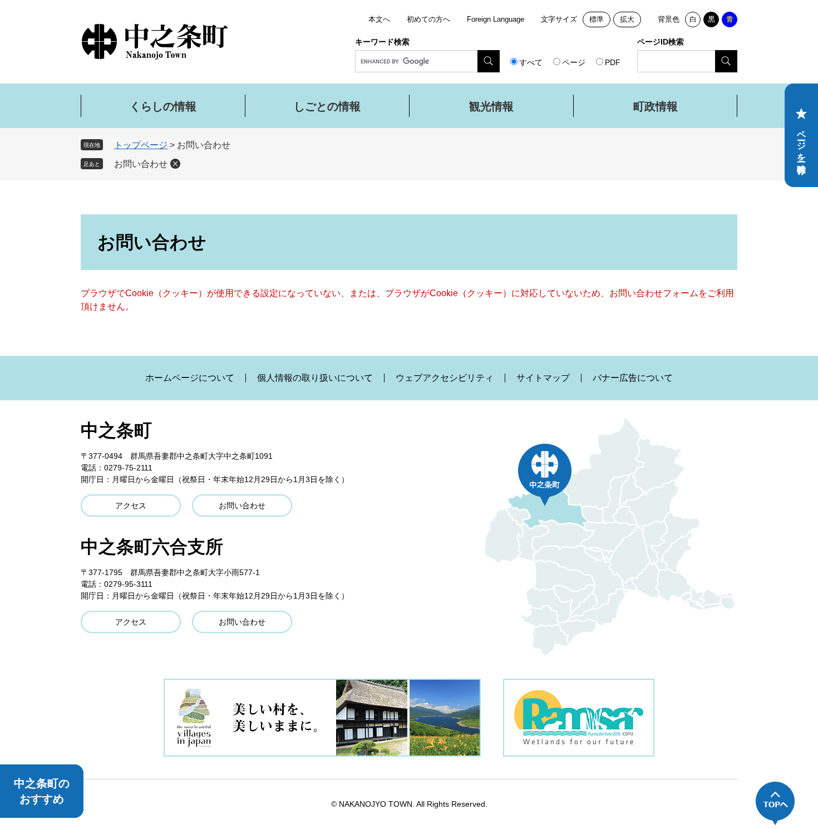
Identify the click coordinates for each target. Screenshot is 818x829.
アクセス (130, 505)
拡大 (627, 19)
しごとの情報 (327, 106)
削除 (175, 164)
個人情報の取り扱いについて (315, 378)
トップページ (140, 145)
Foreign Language (495, 19)
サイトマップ (543, 378)
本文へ (379, 19)
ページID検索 (660, 41)
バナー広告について (633, 378)
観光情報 (491, 106)
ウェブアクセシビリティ (445, 378)
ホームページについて (189, 378)
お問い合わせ (140, 164)
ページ (573, 62)
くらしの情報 (163, 106)
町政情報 (655, 106)
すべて (531, 62)
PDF (612, 62)
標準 (596, 19)
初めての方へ (428, 19)
